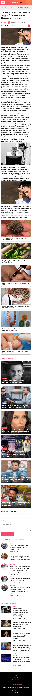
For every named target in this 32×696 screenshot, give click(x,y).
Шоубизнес (15, 643)
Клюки (11, 7)
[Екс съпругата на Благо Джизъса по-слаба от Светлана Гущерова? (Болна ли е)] (16, 496)
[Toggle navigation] (3, 2)
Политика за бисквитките (15, 684)
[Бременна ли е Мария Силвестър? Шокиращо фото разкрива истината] (16, 422)
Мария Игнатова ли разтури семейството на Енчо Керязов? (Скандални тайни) (20, 557)
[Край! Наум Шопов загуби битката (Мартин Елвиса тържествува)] (16, 397)
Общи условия (15, 679)
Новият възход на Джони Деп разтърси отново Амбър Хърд (22, 624)
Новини (15, 606)
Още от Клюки (7, 358)
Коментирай (7, 534)
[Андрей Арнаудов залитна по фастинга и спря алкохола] (16, 372)
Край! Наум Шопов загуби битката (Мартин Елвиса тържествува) (19, 547)
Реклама (15, 675)
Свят (14, 620)
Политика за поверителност (15, 682)
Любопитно (12, 564)
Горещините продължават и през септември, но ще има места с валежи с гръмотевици (21, 612)
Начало (4, 7)
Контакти (15, 677)
